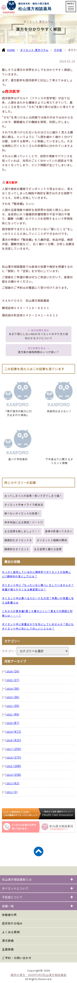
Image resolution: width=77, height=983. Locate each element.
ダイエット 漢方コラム (34, 50)
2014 (13, 775)
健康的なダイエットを (18, 540)
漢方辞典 (8, 941)
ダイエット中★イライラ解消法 (23, 504)
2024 (12, 688)
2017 (13, 749)
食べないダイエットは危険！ (22, 513)
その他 (58, 50)
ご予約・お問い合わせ (17, 958)
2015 (13, 766)
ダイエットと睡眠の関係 (52, 540)
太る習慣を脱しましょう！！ (22, 531)
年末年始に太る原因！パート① (23, 522)
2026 (12, 671)
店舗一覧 (8, 906)
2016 (13, 757)
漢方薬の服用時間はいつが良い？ (38, 352)
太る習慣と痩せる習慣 (48, 549)
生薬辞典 (8, 949)
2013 (12, 783)
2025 (12, 680)
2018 (13, 740)
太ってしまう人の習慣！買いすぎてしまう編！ (33, 496)
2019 (13, 732)
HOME (11, 50)
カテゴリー (9, 651)
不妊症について (12, 897)
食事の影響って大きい (58, 531)
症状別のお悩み (12, 923)
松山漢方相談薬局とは (17, 879)
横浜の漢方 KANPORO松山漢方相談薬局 (38, 975)
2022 (12, 706)
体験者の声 (9, 915)
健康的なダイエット (16, 549)
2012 (12, 792)
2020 (12, 723)
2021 (12, 714)
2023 (12, 697)
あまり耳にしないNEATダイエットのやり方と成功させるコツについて (38, 336)
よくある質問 (11, 932)
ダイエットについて (15, 888)
